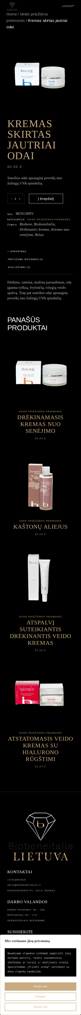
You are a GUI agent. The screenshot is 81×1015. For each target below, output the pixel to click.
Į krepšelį (46, 199)
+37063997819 (16, 880)
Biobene (26, 224)
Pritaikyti (41, 996)
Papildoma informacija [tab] (25, 259)
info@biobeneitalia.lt (24, 885)
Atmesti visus (40, 1006)
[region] (40, 975)
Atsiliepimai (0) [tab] (19, 267)
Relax (39, 235)
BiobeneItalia (44, 224)
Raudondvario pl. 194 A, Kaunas (31, 890)
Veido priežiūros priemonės (48, 219)
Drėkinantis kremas (34, 229)
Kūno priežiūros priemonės (40, 521)
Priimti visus (40, 986)
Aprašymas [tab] (18, 251)
